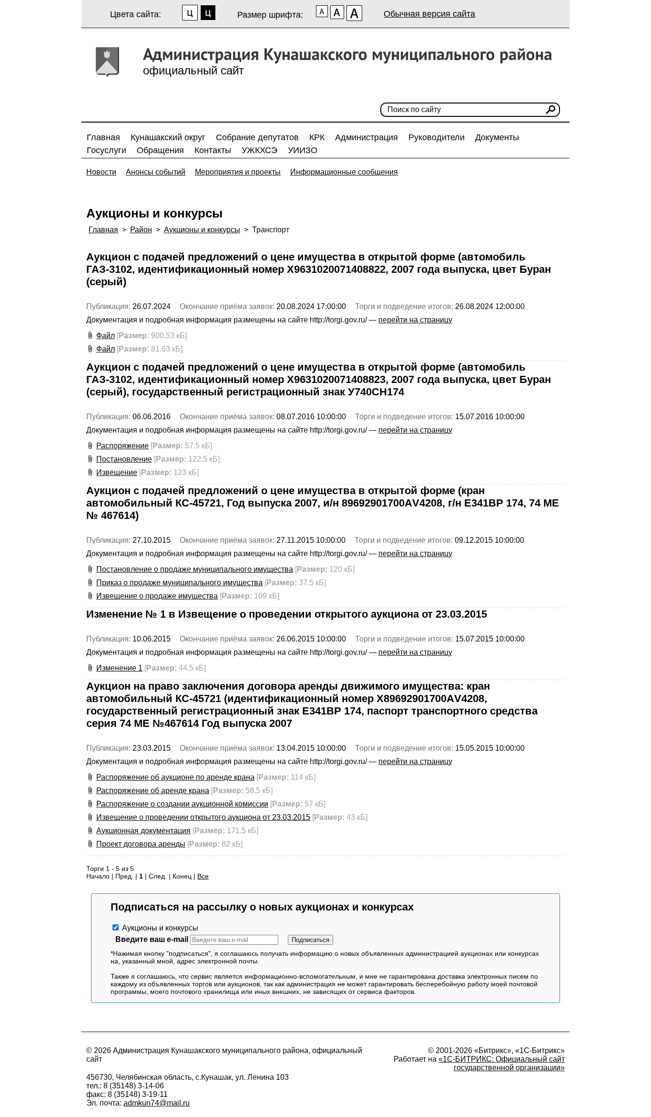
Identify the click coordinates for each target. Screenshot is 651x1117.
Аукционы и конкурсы (202, 230)
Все (203, 876)
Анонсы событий (155, 172)
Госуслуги (106, 150)
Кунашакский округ (168, 137)
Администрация (366, 137)
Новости (101, 172)
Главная (103, 137)
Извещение (116, 472)
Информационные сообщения (344, 172)
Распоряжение (122, 446)
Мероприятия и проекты (238, 172)
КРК (317, 137)
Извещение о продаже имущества (157, 596)
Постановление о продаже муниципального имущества (194, 569)
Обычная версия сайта (429, 14)
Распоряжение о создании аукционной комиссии (182, 804)
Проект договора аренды (140, 844)
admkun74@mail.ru (156, 1103)
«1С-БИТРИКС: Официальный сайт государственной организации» (501, 1063)
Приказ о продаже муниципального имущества (179, 583)
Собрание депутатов (257, 137)
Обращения (160, 150)
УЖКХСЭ (259, 150)
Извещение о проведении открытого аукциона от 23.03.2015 (203, 817)
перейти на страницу (415, 320)
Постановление (124, 459)
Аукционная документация (143, 831)
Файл (105, 335)
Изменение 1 (119, 668)
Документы (497, 137)
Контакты (212, 150)
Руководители (436, 137)
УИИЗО (302, 150)
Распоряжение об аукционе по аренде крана (175, 777)
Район (141, 230)
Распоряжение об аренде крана (152, 790)
